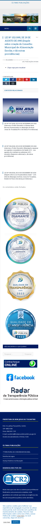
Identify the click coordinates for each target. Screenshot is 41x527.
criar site (16, 490)
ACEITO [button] (15, 522)
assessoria (18, 492)
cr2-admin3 (9, 60)
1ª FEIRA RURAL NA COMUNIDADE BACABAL (16, 452)
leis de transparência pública (12, 498)
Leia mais (20, 516)
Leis (23, 61)
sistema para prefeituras (29, 490)
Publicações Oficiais (31, 61)
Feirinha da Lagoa (20, 5)
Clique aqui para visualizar (16, 68)
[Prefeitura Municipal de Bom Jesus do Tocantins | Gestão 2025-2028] (20, 17)
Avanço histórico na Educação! (13, 461)
